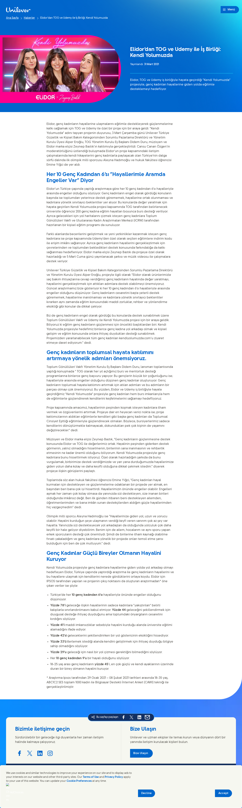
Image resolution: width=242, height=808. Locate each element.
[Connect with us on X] (30, 753)
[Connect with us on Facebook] (19, 753)
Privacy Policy (114, 777)
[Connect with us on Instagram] (50, 753)
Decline (146, 793)
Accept (223, 793)
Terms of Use (91, 777)
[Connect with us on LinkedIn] (40, 753)
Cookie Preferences (79, 781)
